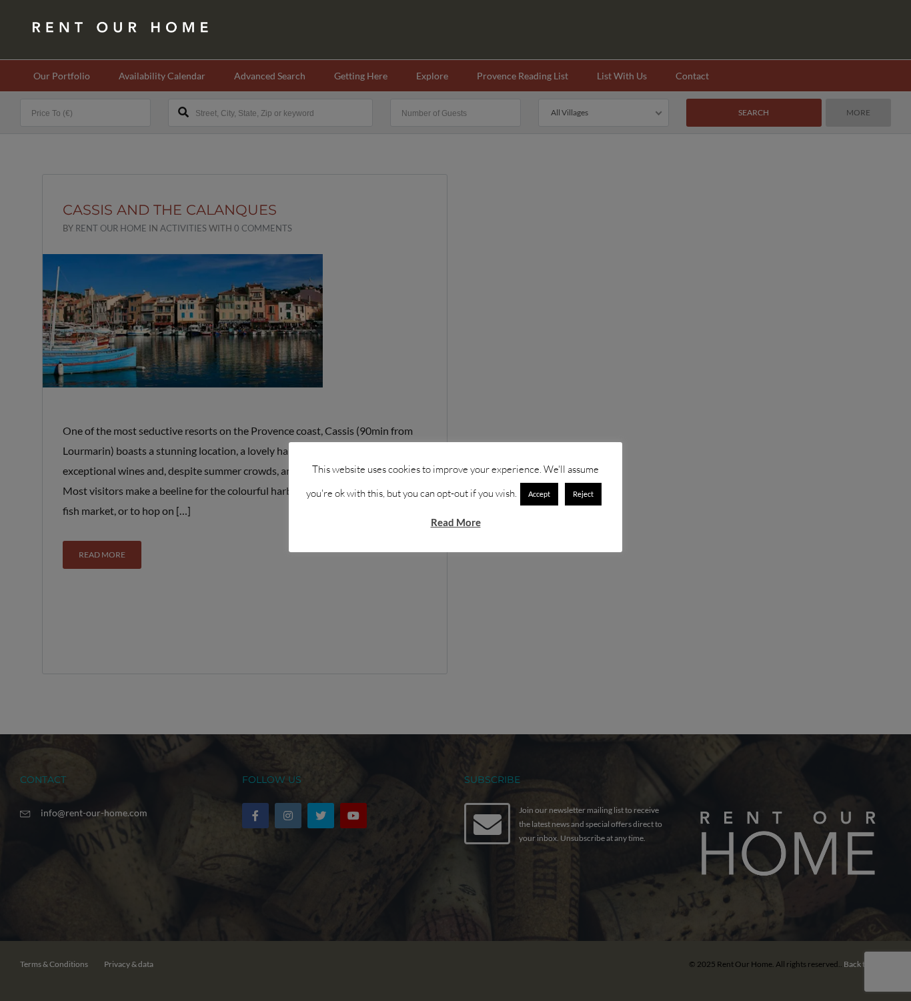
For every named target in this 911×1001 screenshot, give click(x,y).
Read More (456, 522)
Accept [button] (539, 493)
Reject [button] (583, 493)
